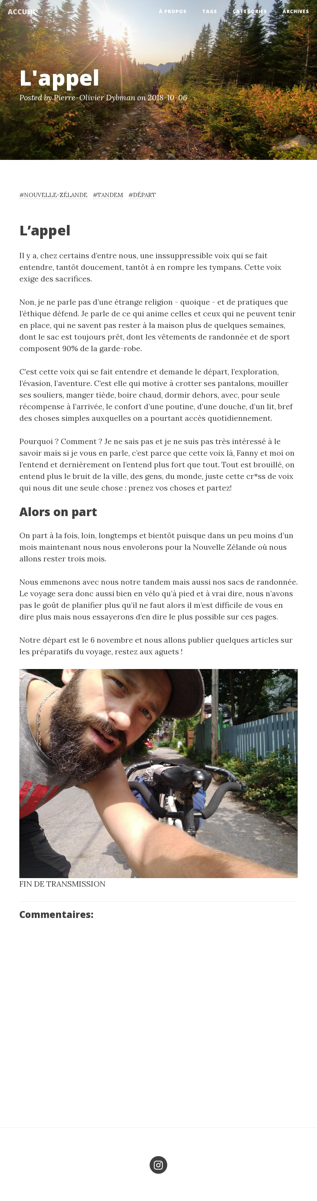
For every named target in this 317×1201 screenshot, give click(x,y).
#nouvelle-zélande (53, 195)
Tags (209, 11)
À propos (173, 11)
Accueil (22, 11)
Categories (250, 11)
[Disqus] (158, 1020)
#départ (142, 195)
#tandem (108, 195)
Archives (296, 11)
